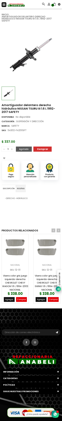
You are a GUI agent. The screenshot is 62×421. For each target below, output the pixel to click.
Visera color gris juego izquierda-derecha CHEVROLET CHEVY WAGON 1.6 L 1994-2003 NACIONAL (15, 282)
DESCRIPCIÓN (9, 188)
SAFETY (15, 125)
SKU (4, 130)
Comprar (21, 299)
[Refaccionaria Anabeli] (31, 412)
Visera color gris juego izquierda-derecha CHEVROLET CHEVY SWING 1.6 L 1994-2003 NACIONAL (47, 282)
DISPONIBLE (8, 116)
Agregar (9, 299)
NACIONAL (15, 265)
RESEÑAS (21, 188)
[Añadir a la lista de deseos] (4, 158)
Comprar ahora (42, 149)
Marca (6, 125)
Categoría (8, 121)
